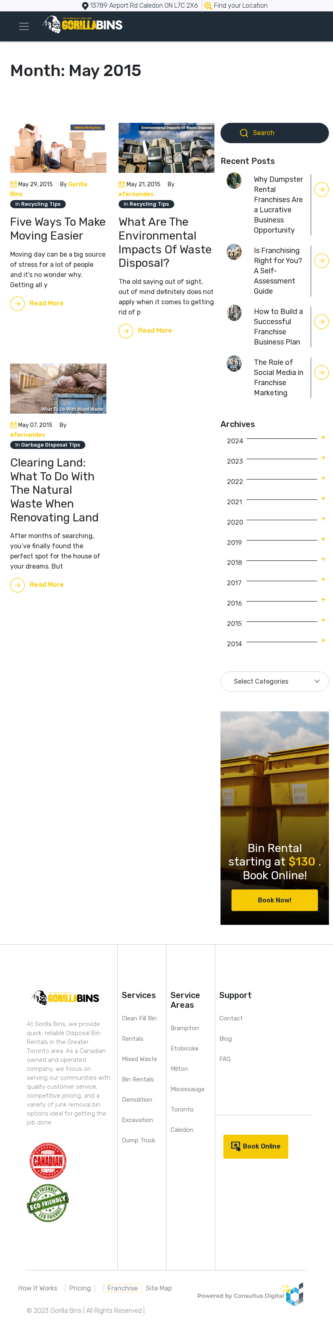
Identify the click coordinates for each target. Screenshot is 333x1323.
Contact (231, 1018)
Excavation (137, 1120)
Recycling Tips (41, 204)
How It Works (37, 1288)
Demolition (137, 1099)
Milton (179, 1068)
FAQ (225, 1059)
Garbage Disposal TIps (50, 445)
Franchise (123, 1288)
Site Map (159, 1288)
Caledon (182, 1129)
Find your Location (241, 5)
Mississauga (187, 1089)
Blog (225, 1038)
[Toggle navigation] (24, 26)
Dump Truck (138, 1140)
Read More (47, 303)
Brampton (185, 1028)
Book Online (262, 1146)
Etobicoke (185, 1048)
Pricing (80, 1288)
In (38, 204)
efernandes (136, 194)
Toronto (182, 1109)
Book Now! (275, 900)
